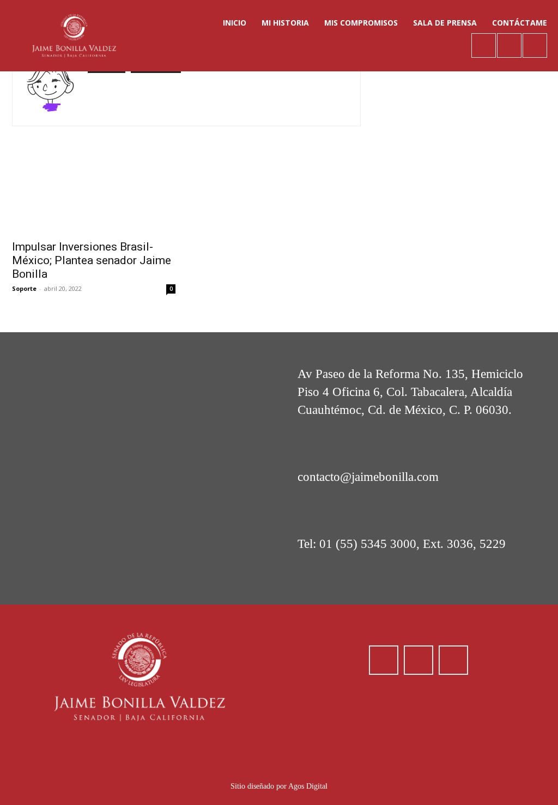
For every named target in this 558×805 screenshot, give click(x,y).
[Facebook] (483, 45)
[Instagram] (509, 45)
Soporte (24, 288)
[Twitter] (535, 45)
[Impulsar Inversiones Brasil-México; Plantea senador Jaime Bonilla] (93, 193)
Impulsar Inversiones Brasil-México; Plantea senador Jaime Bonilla (91, 260)
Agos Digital (307, 786)
